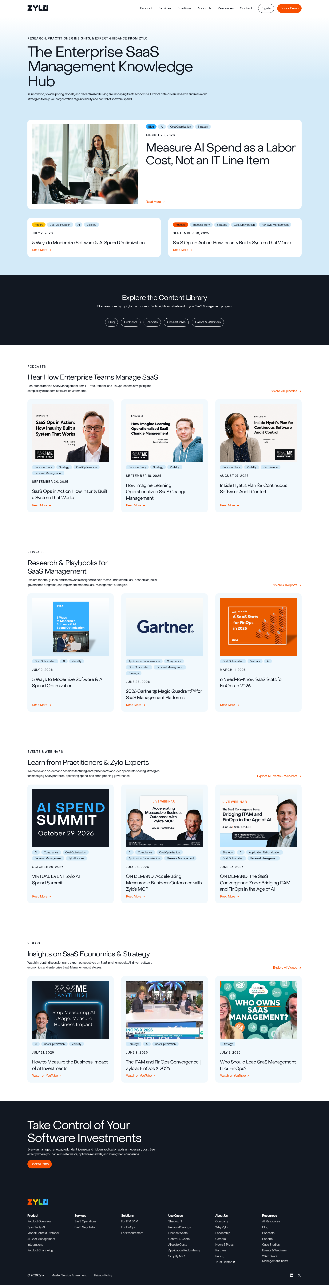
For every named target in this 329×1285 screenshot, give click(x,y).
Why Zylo (221, 1227)
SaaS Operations (85, 1221)
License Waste (178, 1233)
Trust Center (223, 1262)
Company (221, 1221)
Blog (265, 1227)
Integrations (35, 1244)
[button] (146, 8)
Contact (246, 8)
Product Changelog (40, 1250)
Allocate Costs (177, 1244)
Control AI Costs (179, 1239)
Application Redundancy (184, 1250)
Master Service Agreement (69, 1275)
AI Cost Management (41, 1239)
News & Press (224, 1244)
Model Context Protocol (43, 1233)
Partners (221, 1250)
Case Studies (271, 1244)
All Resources (271, 1221)
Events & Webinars (274, 1250)
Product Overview (39, 1221)
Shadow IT (175, 1221)
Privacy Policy (103, 1275)
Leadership (222, 1233)
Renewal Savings (179, 1227)
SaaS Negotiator (85, 1227)
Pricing (219, 1256)
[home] (38, 8)
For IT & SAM (129, 1221)
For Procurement (132, 1233)
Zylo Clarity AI (36, 1227)
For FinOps (128, 1227)
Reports (267, 1239)
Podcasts (268, 1233)
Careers (220, 1239)
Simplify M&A (176, 1256)
